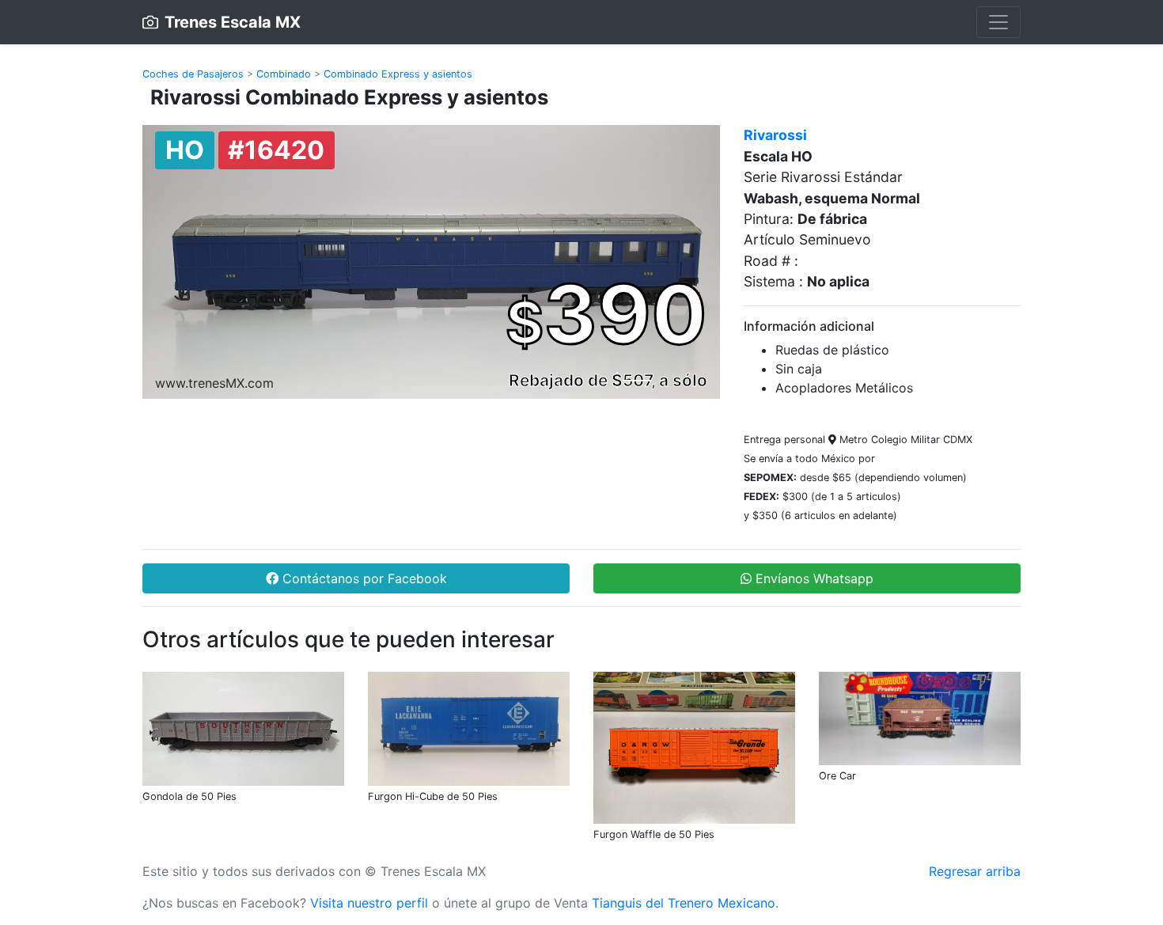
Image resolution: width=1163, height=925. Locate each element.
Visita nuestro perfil (369, 903)
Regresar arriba (975, 871)
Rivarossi (775, 135)
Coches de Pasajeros (193, 74)
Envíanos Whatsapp (812, 578)
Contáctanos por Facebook (362, 578)
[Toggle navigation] (998, 22)
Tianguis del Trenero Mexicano (683, 903)
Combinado (283, 74)
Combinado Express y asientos (398, 74)
